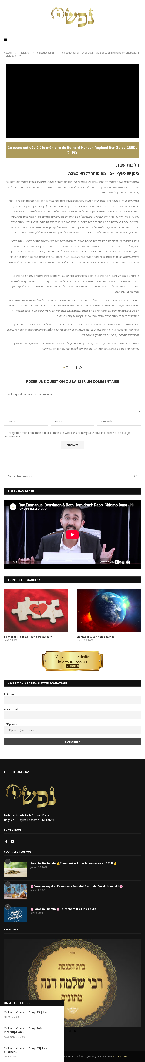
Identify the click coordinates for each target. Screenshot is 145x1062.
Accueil (8, 52)
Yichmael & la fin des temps (96, 637)
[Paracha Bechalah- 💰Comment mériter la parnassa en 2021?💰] (15, 869)
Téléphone (10, 724)
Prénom (9, 694)
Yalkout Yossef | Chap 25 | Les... (27, 1012)
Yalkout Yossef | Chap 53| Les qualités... (25, 1050)
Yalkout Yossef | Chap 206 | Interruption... (24, 1030)
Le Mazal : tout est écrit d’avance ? (28, 637)
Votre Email (11, 709)
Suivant (136, 982)
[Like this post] (69, 367)
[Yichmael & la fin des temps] (109, 610)
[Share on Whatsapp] (80, 367)
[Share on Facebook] (76, 367)
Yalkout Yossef (45, 52)
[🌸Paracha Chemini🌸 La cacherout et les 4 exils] (15, 914)
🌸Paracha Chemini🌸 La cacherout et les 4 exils (63, 909)
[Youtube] (12, 841)
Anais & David (121, 1056)
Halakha (25, 52)
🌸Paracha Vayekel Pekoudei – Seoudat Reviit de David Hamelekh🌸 (76, 886)
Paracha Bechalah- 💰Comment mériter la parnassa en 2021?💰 (73, 863)
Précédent (9, 982)
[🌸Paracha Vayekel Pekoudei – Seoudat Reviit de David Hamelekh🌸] (15, 891)
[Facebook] (6, 841)
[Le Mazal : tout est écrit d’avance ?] (36, 610)
